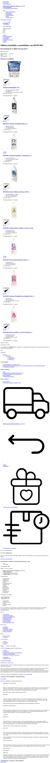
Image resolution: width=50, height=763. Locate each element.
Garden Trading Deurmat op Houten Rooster (12, 374)
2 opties (4, 151)
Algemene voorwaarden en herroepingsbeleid (12, 652)
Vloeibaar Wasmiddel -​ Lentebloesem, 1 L (17, 155)
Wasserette (5, 637)
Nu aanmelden (6, 24)
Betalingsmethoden (10, 15)
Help (4, 10)
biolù (4, 371)
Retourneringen (9, 12)
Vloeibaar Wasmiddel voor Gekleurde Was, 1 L (19, 296)
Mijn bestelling (6, 614)
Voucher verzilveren (7, 631)
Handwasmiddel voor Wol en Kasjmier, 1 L (17, 332)
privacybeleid (29, 674)
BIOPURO (8, 356)
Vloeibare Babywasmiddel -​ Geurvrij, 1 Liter (18, 228)
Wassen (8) (10, 357)
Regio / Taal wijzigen (11, 646)
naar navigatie (6, 1)
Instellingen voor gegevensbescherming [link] (11, 655)
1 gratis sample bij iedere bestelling (10, 8)
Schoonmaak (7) (11, 358)
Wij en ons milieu (6, 635)
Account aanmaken (7, 28)
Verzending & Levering (8, 615)
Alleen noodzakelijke (10, 676)
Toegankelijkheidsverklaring (9, 653)
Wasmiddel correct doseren (8, 366)
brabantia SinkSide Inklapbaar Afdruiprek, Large (13, 373)
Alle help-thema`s (9, 17)
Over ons (5, 641)
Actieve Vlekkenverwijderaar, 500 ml (16, 191)
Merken (4, 354)
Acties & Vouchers (7, 621)
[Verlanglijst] (4, 30)
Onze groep (5, 642)
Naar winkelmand (6, 3)
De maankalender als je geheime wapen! (11, 364)
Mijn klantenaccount (7, 619)
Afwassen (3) (11, 359)
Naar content (5, 2)
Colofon (5, 650)
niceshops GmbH (9, 648)
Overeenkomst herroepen (6, 660)
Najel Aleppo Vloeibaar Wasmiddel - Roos (12, 382)
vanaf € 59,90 (14, 6)
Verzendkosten (9, 14)
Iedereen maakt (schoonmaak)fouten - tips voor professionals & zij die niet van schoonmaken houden (24, 365)
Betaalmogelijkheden (7, 617)
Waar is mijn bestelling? (10, 11)
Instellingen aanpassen (20, 676)
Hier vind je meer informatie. (6, 558)
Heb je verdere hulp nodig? (8, 622)
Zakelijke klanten (6, 620)
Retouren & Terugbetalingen (9, 616)
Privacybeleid (6, 651)
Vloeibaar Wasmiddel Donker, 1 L (15, 123)
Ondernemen (5, 657)
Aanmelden (5, 626)
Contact (7, 16)
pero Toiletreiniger (7, 375)
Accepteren (3, 676)
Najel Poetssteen (6, 381)
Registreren (5, 628)
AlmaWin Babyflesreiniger (8, 376)
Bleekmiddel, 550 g (11, 87)
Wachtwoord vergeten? (8, 629)
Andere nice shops (7, 658)
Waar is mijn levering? (7, 630)
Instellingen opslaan (5, 760)
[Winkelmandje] (26, 32)
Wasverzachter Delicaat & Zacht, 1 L (16, 260)
